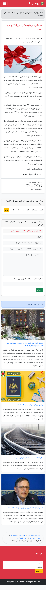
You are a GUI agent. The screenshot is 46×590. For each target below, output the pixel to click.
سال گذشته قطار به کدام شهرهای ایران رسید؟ (29, 458)
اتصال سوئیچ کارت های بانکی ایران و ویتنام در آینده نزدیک (24, 508)
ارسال (39, 290)
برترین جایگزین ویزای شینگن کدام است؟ (30, 405)
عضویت (39, 571)
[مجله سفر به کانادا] (36, 3)
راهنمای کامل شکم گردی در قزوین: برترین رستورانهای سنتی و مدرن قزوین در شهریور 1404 (24, 344)
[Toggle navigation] (4, 3)
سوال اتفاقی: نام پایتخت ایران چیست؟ (28, 278)
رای (6, 210)
